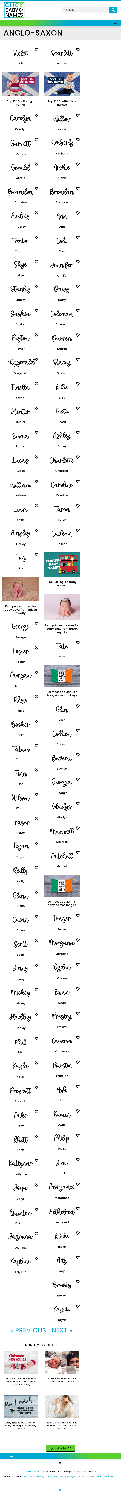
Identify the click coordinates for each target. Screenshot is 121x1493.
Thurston (62, 1076)
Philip (62, 1149)
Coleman (61, 324)
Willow (62, 129)
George (20, 637)
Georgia (62, 793)
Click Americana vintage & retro (37, 1476)
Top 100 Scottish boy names (62, 103)
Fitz (20, 568)
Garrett (21, 153)
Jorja (20, 1199)
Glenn (21, 906)
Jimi (62, 1173)
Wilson (20, 808)
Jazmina (21, 1247)
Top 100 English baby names (61, 583)
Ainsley (21, 544)
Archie (62, 178)
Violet (21, 63)
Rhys (20, 711)
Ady (62, 1271)
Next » (62, 1330)
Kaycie (62, 1320)
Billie (62, 398)
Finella (20, 397)
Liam (20, 519)
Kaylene (20, 1272)
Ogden (62, 978)
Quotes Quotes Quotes (106, 1476)
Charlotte (62, 471)
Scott (20, 955)
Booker (21, 735)
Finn (21, 784)
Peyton (21, 349)
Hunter (20, 422)
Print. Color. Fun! (61, 1476)
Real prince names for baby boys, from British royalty (20, 609)
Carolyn (20, 129)
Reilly (20, 881)
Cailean (61, 544)
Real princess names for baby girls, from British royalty (62, 628)
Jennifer (62, 275)
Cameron (62, 1051)
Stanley (20, 300)
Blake (62, 1247)
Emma (20, 446)
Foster (20, 662)
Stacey (62, 373)
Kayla (21, 1077)
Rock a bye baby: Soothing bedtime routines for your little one (62, 1425)
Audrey (21, 227)
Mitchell (61, 866)
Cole (62, 251)
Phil (20, 1052)
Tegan (20, 857)
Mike (20, 1125)
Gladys (62, 817)
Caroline (62, 495)
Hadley (21, 1028)
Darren (62, 349)
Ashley (62, 446)
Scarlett (61, 63)
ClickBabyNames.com (35, 1471)
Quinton (20, 1223)
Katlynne (20, 1174)
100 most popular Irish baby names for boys (62, 693)
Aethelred (62, 1222)
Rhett (20, 1150)
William (20, 495)
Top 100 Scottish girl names (20, 103)
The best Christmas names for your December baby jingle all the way (20, 1381)
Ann (62, 227)
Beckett (62, 769)
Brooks (62, 1295)
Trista (62, 422)
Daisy (62, 300)
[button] (115, 23)
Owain (62, 1125)
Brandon (21, 202)
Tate (62, 656)
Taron (62, 520)
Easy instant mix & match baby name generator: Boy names (20, 1425)
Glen (62, 720)
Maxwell (62, 842)
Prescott (20, 1101)
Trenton (20, 251)
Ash (62, 1100)
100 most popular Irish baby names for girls (62, 903)
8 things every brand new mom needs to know (62, 1380)
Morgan (20, 686)
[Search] (113, 10)
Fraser (20, 833)
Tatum (20, 759)
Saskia (20, 324)
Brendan (62, 202)
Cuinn (21, 930)
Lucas (21, 471)
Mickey (21, 1003)
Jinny (20, 979)
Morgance (62, 1198)
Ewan (62, 1003)
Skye (20, 275)
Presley (62, 1027)
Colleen (62, 744)
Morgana (61, 954)
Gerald (20, 178)
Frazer (62, 929)
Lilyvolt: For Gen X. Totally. (82, 1476)
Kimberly (62, 153)
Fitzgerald (21, 373)
